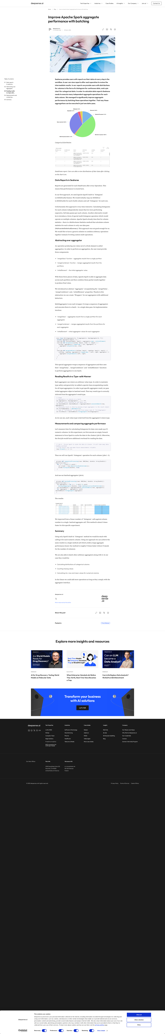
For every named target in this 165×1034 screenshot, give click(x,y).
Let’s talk (82, 708)
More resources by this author (63, 602)
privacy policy (99, 1025)
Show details (101, 1030)
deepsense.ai (56, 28)
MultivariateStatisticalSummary (66, 228)
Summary (9, 99)
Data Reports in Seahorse (9, 83)
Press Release (105, 623)
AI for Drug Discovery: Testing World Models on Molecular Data (45, 676)
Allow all (139, 1014)
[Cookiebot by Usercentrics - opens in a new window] (22, 1030)
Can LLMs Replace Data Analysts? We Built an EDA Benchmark (115, 676)
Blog (55, 9)
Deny (139, 1025)
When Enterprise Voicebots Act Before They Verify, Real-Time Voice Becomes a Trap (81, 677)
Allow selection (139, 1020)
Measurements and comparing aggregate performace (11, 96)
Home (49, 9)
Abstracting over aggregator (10, 87)
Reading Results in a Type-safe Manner (10, 92)
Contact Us (156, 3)
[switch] (61, 1030)
